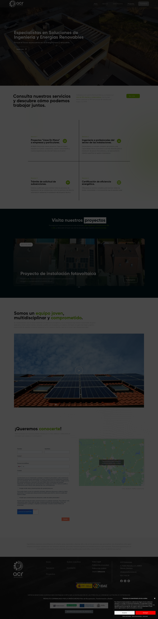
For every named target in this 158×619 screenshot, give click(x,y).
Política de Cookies (126, 616)
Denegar (145, 613)
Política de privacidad (137, 616)
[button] (155, 598)
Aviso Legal (145, 616)
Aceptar (124, 613)
